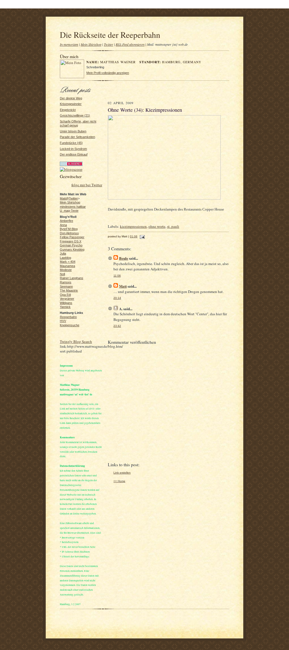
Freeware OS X (70, 241)
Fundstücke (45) (71, 143)
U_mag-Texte (69, 210)
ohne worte (156, 226)
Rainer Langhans (71, 278)
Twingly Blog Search (76, 341)
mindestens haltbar (73, 206)
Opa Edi (65, 294)
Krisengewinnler (71, 104)
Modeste (66, 270)
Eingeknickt (68, 109)
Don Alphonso (69, 233)
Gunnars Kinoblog (72, 249)
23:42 (117, 325)
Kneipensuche (69, 325)
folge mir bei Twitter (86, 185)
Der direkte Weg (71, 98)
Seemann (66, 286)
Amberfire (66, 220)
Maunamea (67, 266)
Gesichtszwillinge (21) (75, 115)
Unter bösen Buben (73, 131)
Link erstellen (122, 472)
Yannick (65, 306)
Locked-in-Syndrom (73, 148)
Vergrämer (67, 298)
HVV (63, 321)
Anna (63, 225)
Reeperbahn (68, 317)
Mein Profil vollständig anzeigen (107, 73)
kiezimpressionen (133, 226)
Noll (62, 274)
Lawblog (65, 257)
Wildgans (66, 303)
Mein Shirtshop (91, 44)
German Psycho (71, 245)
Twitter (108, 44)
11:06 (117, 275)
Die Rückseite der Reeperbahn (110, 34)
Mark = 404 (67, 261)
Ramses (65, 282)
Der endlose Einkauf (73, 154)
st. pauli (173, 226)
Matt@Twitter (69, 198)
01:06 (133, 236)
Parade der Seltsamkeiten (77, 137)
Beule (123, 258)
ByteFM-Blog (69, 229)
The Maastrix (69, 290)
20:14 (117, 297)
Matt (123, 286)
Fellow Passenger (72, 237)
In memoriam (69, 44)
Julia (63, 253)
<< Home (119, 481)
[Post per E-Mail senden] (141, 236)
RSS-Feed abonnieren (130, 44)
